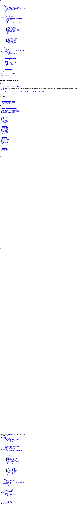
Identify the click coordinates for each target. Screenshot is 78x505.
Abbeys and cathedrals (9, 48)
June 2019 (4, 136)
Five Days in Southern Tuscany (11, 44)
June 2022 (4, 125)
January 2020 (5, 132)
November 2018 (5, 140)
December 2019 (5, 133)
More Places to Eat (8, 69)
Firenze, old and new (11, 23)
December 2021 (5, 129)
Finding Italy (7, 12)
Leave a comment (16, 86)
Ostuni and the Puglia (11, 32)
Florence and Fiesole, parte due (13, 30)
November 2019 (5, 134)
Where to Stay (5, 71)
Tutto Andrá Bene (8, 15)
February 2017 (5, 149)
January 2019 (5, 138)
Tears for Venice (8, 6)
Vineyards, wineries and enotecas (11, 66)
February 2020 (5, 131)
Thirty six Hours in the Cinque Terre (12, 45)
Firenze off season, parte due (10, 58)
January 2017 (5, 150)
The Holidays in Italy (9, 59)
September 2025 (5, 118)
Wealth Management (6, 109)
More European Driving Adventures (12, 7)
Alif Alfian (4, 111)
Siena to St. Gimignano (11, 37)
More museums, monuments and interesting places (14, 50)
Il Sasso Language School (10, 55)
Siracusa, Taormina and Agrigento (9, 102)
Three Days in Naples (11, 42)
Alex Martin (4, 110)
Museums (7, 49)
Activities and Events (6, 51)
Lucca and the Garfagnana (12, 26)
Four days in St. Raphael (9, 61)
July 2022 (4, 123)
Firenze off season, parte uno (10, 56)
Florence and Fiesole (11, 27)
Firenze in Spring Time (6, 99)
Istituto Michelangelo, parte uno (11, 53)
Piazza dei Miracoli (39, 91)
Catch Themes (10, 435)
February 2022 (5, 127)
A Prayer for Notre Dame (10, 9)
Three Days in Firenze (11, 40)
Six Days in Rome (10, 41)
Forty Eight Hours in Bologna (13, 29)
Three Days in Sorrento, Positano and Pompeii (16, 43)
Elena (3, 112)
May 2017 (4, 145)
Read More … (4, 89)
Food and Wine (5, 65)
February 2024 (5, 121)
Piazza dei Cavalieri (31, 91)
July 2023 (4, 122)
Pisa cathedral (60, 91)
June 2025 (4, 119)
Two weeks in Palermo (6, 103)
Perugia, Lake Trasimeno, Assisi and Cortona (16, 22)
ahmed (3, 108)
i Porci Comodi (14, 91)
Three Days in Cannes (9, 64)
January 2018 (5, 141)
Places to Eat (7, 67)
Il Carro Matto (7, 52)
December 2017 (5, 142)
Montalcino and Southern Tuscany (14, 28)
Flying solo (7, 11)
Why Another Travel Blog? (11, 108)
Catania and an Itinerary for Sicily (8, 101)
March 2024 (4, 120)
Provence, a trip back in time (10, 62)
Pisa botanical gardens (53, 91)
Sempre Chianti (10, 34)
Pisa (8, 25)
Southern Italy (5, 98)
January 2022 (5, 128)
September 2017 (5, 143)
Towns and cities (8, 20)
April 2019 (4, 137)
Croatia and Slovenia (9, 19)
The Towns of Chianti (11, 36)
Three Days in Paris (8, 63)
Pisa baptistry (45, 91)
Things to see (5, 47)
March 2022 (4, 126)
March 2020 (4, 130)
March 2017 (4, 148)
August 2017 (4, 144)
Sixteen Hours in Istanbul (12, 38)
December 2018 (5, 139)
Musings (4, 5)
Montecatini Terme (11, 21)
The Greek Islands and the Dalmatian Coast (13, 18)
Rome (8, 33)
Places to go (4, 17)
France (3, 60)
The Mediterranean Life (4, 75)
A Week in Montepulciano (12, 39)
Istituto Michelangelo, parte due (11, 54)
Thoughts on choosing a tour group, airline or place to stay (16, 8)
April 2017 (4, 147)
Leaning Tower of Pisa (22, 91)
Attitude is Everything (9, 10)
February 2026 (5, 117)
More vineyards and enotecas (10, 70)
